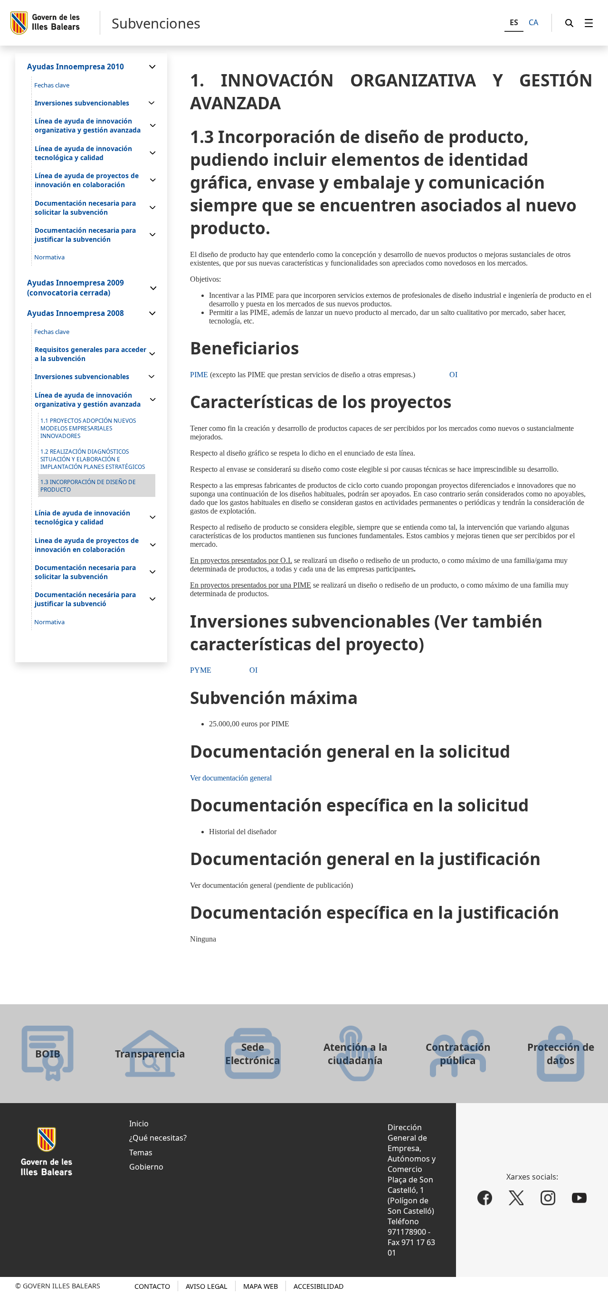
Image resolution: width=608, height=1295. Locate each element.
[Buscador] (570, 23)
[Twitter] (516, 1198)
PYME (200, 670)
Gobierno (146, 1167)
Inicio (139, 1123)
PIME (199, 375)
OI (453, 375)
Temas (140, 1152)
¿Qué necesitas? (158, 1138)
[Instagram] (548, 1198)
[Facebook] (484, 1198)
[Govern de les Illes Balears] (54, 23)
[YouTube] (579, 1198)
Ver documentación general (231, 778)
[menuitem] (589, 23)
